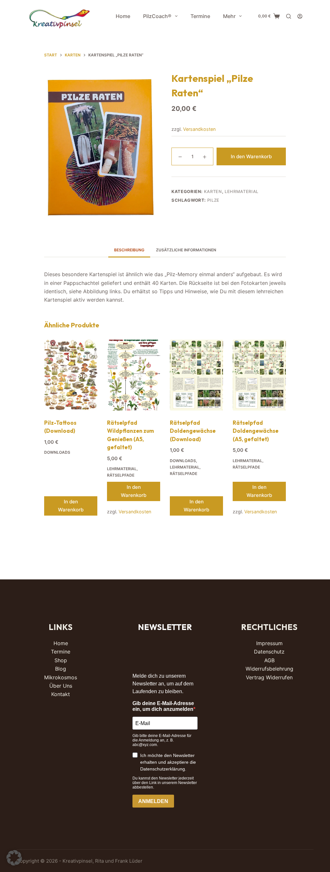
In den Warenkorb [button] (70, 506)
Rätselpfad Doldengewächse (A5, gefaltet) (255, 430)
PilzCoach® (157, 16)
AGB (269, 660)
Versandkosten (199, 129)
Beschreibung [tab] (129, 249)
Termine (200, 16)
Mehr (229, 16)
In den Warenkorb (251, 156)
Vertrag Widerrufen (269, 677)
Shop (60, 660)
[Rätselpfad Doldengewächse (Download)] (196, 375)
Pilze (213, 200)
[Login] (299, 16)
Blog (60, 668)
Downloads (57, 452)
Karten (213, 191)
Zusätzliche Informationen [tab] (186, 249)
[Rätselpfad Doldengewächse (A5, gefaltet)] (259, 375)
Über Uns (60, 686)
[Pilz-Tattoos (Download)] (70, 375)
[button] (14, 858)
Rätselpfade (120, 475)
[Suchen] (288, 16)
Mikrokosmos (60, 677)
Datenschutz (269, 651)
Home (123, 16)
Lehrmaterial (241, 191)
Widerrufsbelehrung (269, 668)
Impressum (269, 643)
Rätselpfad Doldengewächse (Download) (193, 430)
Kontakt (60, 694)
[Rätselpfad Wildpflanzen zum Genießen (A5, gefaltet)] (133, 375)
